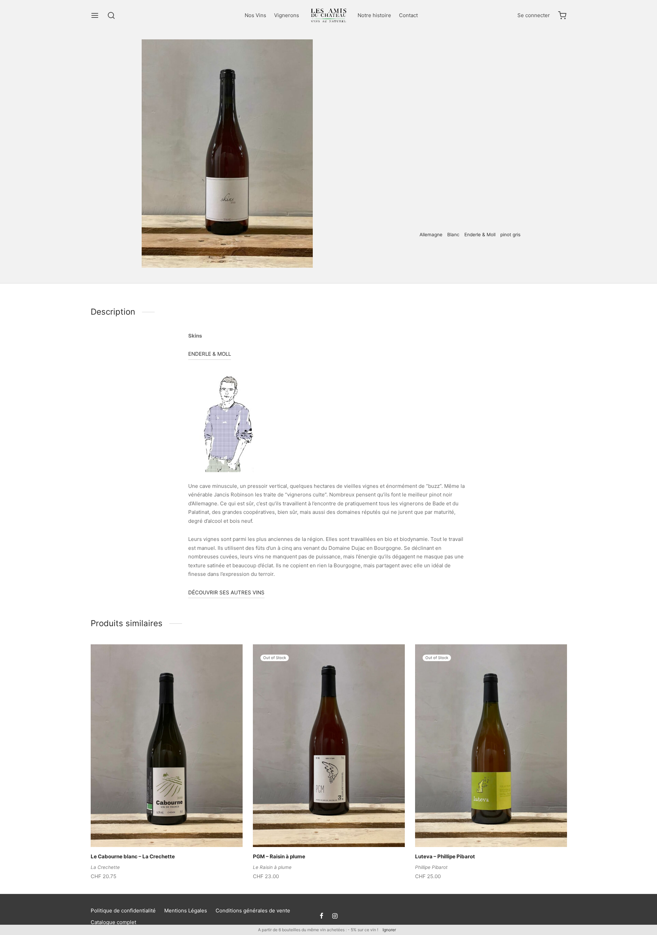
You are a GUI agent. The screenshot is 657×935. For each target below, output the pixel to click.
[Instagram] (335, 916)
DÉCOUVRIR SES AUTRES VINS (226, 592)
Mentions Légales (185, 910)
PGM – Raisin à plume (279, 856)
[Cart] (562, 15)
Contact (408, 15)
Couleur (419, 53)
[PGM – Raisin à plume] (329, 745)
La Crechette (105, 867)
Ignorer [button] (389, 929)
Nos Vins (255, 15)
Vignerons (286, 15)
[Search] (111, 15)
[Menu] (95, 15)
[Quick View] (178, 831)
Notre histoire (374, 15)
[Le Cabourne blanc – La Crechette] (167, 745)
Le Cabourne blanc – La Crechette (133, 856)
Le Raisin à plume (272, 867)
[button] (155, 831)
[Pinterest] (419, 257)
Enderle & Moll (479, 234)
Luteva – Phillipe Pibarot (445, 856)
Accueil (397, 53)
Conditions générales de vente (253, 910)
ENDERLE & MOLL (209, 354)
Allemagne (431, 234)
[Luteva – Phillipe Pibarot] (491, 745)
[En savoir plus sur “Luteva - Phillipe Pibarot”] (479, 831)
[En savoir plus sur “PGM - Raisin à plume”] (317, 831)
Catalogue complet (113, 922)
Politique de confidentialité (123, 910)
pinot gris (510, 234)
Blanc (440, 53)
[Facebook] (409, 257)
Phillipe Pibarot (431, 867)
